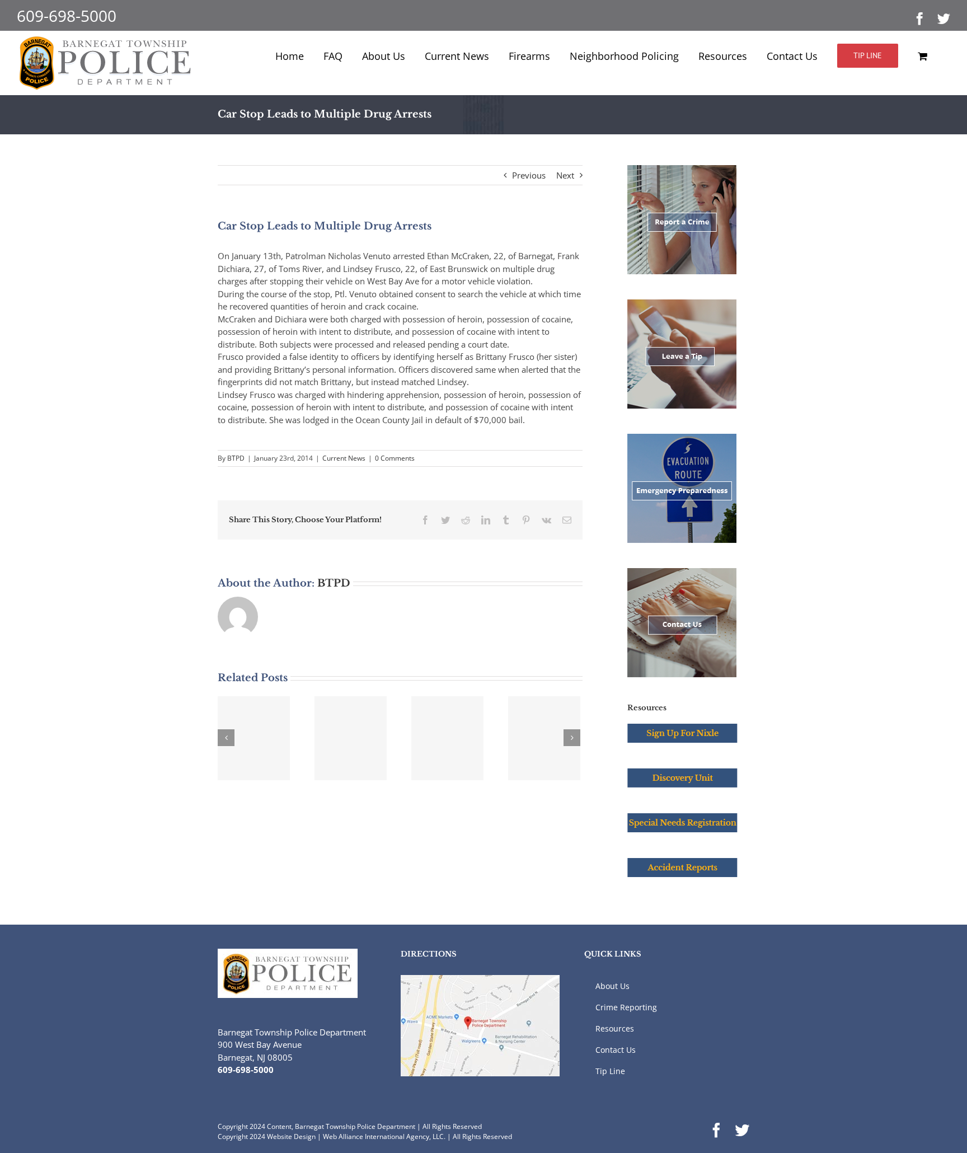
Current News (343, 458)
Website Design (291, 1136)
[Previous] (226, 737)
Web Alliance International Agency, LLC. (384, 1136)
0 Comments (395, 458)
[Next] (572, 737)
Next (565, 175)
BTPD (236, 458)
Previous (529, 175)
